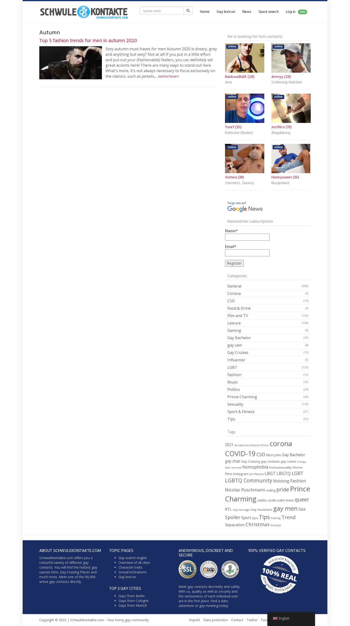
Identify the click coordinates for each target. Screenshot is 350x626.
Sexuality (235, 404)
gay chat (232, 461)
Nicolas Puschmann (245, 490)
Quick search (269, 12)
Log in (295, 12)
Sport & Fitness (241, 411)
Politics (233, 389)
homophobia (255, 467)
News (246, 12)
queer (302, 499)
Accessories (242, 445)
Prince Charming (242, 396)
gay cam (234, 345)
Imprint (194, 620)
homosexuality (280, 467)
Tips (231, 419)
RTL (228, 509)
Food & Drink (239, 308)
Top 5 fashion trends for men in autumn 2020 (88, 41)
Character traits (130, 567)
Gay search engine (133, 557)
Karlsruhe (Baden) (239, 133)
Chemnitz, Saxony (239, 183)
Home (205, 12)
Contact (237, 620)
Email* (230, 246)
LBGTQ (283, 473)
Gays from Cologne (134, 600)
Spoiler (232, 517)
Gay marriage (241, 509)
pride (282, 489)
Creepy (301, 461)
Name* (231, 230)
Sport (246, 517)
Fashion (234, 374)
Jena (228, 83)
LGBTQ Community (248, 480)
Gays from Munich (133, 605)
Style (255, 518)
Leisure (234, 323)
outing (270, 490)
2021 (229, 444)
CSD (231, 300)
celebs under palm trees (275, 500)
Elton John (273, 455)
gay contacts (270, 461)
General (234, 286)
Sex (302, 509)
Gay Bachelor (239, 337)
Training (275, 518)
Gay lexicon (226, 12)
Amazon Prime (259, 445)
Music (232, 382)
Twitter (252, 620)
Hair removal (233, 467)
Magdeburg (280, 133)
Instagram (241, 474)
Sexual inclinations (133, 572)
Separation (235, 524)
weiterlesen (168, 76)
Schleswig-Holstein (286, 83)
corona (281, 443)
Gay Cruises (237, 352)
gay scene (288, 461)
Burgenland (280, 183)
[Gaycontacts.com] (84, 12)
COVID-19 (240, 453)
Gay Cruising (250, 461)
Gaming (234, 330)
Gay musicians (261, 509)
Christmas (257, 524)
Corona (234, 293)
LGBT (232, 367)
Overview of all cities (134, 562)
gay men (285, 508)
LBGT (270, 473)
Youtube (275, 525)
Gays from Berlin (132, 596)
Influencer (236, 360)
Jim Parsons (257, 474)
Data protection (215, 620)
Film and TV (237, 315)
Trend (288, 517)
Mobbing (281, 481)
